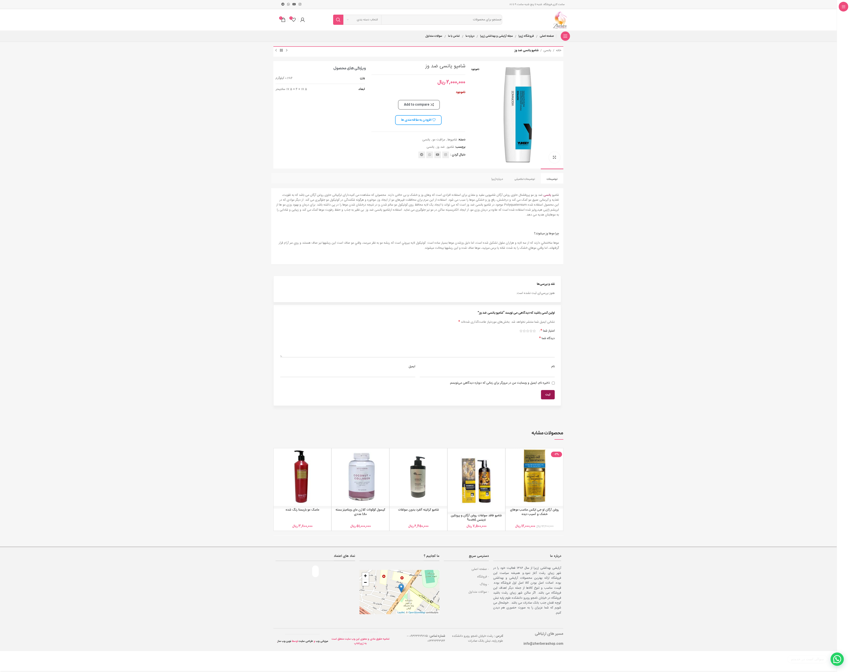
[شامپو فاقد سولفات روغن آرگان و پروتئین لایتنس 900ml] (476, 480)
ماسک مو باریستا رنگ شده (302, 510)
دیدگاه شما (547, 338)
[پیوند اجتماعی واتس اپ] (288, 4)
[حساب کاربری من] (302, 19)
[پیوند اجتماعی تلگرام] (283, 4)
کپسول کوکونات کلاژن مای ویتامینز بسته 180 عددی (360, 512)
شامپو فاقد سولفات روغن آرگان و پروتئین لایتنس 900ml (476, 518)
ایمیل (412, 366)
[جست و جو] (338, 20)
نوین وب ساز (284, 641)
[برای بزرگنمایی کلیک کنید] (554, 157)
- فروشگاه (483, 576)
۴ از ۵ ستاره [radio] (524, 330)
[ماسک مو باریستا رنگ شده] (302, 477)
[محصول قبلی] (286, 50)
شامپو (450, 147)
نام (553, 366)
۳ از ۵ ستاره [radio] (527, 330)
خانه (558, 50)
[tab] (552, 178)
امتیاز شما (548, 331)
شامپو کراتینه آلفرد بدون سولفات (418, 510)
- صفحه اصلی (480, 569)
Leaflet (401, 612)
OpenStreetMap (416, 612)
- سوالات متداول (478, 592)
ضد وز (441, 147)
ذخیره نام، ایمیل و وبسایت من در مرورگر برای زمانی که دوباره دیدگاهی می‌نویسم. (499, 383)
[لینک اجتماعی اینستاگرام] (300, 4)
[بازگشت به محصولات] (281, 50)
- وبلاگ (484, 584)
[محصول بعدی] (276, 50)
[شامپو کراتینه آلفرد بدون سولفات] (418, 477)
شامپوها (452, 139)
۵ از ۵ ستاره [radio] (521, 330)
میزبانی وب (322, 641)
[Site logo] (560, 20)
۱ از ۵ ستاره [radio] (534, 330)
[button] (401, 588)
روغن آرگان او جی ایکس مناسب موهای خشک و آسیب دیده (534, 512)
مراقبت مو (439, 139)
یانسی (547, 50)
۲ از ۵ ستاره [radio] (531, 330)
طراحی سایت (306, 641)
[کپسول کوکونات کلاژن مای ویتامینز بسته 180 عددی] (360, 477)
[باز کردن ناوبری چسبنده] (565, 36)
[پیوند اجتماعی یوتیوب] (294, 4)
